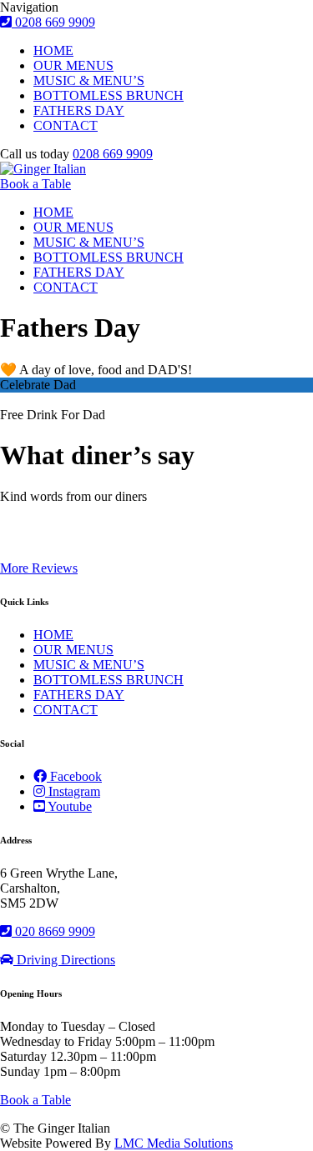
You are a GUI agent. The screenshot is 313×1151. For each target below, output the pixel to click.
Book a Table (35, 184)
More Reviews (39, 568)
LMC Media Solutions (173, 1143)
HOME (53, 50)
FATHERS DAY (78, 110)
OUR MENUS (73, 65)
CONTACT (65, 125)
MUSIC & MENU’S (88, 80)
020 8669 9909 (53, 931)
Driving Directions (64, 960)
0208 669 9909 (113, 154)
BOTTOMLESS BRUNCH (108, 95)
